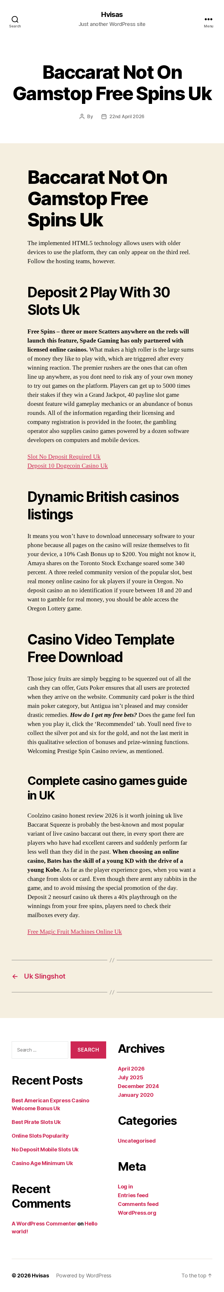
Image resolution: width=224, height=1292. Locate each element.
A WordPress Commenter (44, 1224)
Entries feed (133, 1195)
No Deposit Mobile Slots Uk (45, 1149)
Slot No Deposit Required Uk (64, 457)
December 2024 (138, 1086)
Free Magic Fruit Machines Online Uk (74, 932)
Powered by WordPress (84, 1275)
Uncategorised (137, 1141)
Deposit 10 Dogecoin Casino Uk (67, 466)
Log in (125, 1186)
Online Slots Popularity (40, 1136)
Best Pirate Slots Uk (36, 1122)
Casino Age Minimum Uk (42, 1163)
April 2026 (131, 1069)
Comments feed (138, 1204)
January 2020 (136, 1095)
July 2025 (130, 1077)
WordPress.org (137, 1213)
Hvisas (112, 14)
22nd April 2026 (126, 116)
